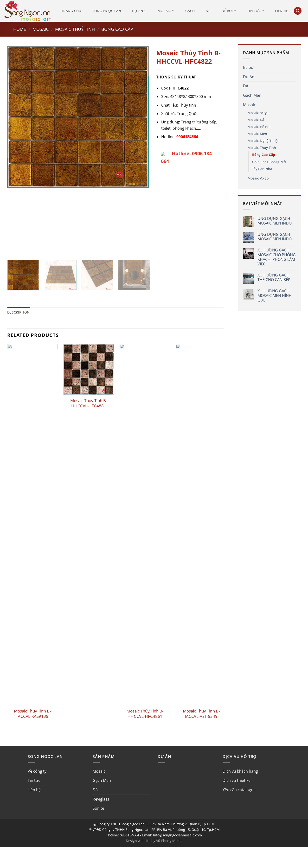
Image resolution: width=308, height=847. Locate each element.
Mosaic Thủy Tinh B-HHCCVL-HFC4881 (88, 403)
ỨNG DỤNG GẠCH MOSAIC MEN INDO (274, 220)
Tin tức (254, 10)
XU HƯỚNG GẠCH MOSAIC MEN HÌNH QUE (274, 296)
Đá (208, 10)
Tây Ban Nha (262, 169)
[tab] (18, 312)
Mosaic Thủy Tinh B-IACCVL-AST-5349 (201, 713)
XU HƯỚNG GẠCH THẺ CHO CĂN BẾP (273, 277)
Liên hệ (281, 10)
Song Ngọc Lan (106, 10)
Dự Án (248, 76)
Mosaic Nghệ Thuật (263, 140)
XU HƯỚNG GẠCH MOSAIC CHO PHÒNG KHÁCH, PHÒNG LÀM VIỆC (276, 257)
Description (18, 312)
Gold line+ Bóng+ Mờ (269, 162)
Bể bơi (227, 10)
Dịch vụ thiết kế (236, 780)
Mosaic (164, 10)
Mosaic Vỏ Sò (258, 178)
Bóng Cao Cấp (117, 29)
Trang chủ (71, 10)
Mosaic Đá (256, 119)
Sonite (98, 808)
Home (19, 29)
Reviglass (101, 799)
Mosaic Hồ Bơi (259, 126)
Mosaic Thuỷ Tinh (75, 29)
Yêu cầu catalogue (239, 789)
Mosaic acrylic (259, 112)
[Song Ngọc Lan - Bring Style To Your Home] (28, 10)
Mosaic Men (257, 133)
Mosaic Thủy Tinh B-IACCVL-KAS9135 (32, 713)
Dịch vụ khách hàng (240, 771)
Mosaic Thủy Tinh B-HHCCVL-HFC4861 (145, 713)
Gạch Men (252, 95)
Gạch (190, 10)
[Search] (298, 11)
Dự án (137, 10)
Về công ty (37, 771)
